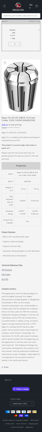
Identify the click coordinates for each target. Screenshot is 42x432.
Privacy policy (10, 423)
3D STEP (5, 279)
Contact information (17, 427)
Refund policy (35, 420)
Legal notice (29, 427)
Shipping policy (34, 423)
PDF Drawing (7, 270)
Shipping (4, 127)
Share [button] (6, 367)
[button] (4, 6)
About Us (7, 380)
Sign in (31, 6)
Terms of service (21, 423)
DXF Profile (6, 275)
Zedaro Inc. (11, 420)
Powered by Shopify (22, 420)
